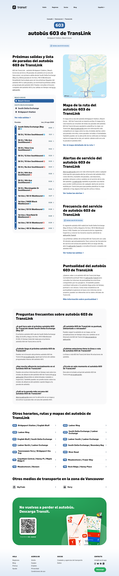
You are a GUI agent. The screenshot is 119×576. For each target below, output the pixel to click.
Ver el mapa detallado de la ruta (78, 145)
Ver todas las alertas (72, 193)
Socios (66, 7)
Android (33, 537)
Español (100, 7)
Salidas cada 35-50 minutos (61, 46)
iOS (29, 537)
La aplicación (77, 181)
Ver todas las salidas (72, 253)
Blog (75, 7)
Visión (44, 7)
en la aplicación (29, 357)
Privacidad (35, 568)
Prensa (15, 566)
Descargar (100, 570)
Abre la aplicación (77, 128)
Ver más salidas (22, 117)
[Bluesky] (98, 563)
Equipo (33, 563)
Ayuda (14, 568)
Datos (59, 563)
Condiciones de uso (38, 571)
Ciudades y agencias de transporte (69, 560)
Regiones (55, 7)
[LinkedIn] (103, 564)
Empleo (34, 566)
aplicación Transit (69, 235)
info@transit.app (100, 560)
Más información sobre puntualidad (79, 299)
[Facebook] (101, 564)
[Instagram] (95, 564)
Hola (14, 556)
